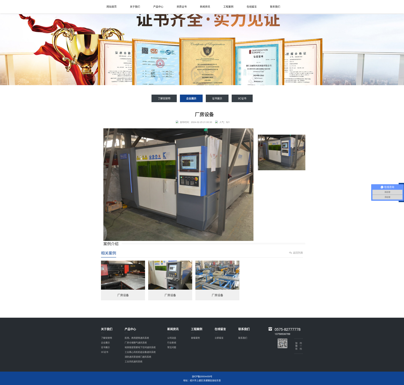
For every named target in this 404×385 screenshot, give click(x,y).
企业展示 (191, 98)
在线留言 (252, 6)
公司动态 (171, 337)
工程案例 (228, 6)
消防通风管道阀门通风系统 (138, 356)
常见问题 (171, 347)
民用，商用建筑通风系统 (137, 337)
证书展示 (217, 98)
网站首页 (112, 6)
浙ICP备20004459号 (202, 376)
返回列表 (298, 252)
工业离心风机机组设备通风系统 (140, 351)
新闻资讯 (205, 6)
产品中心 (158, 6)
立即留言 (219, 337)
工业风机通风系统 (133, 361)
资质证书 (182, 6)
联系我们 (275, 6)
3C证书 (242, 98)
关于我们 (135, 6)
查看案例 (195, 337)
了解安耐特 (164, 98)
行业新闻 (171, 342)
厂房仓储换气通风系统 (136, 342)
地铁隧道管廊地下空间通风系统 (140, 347)
